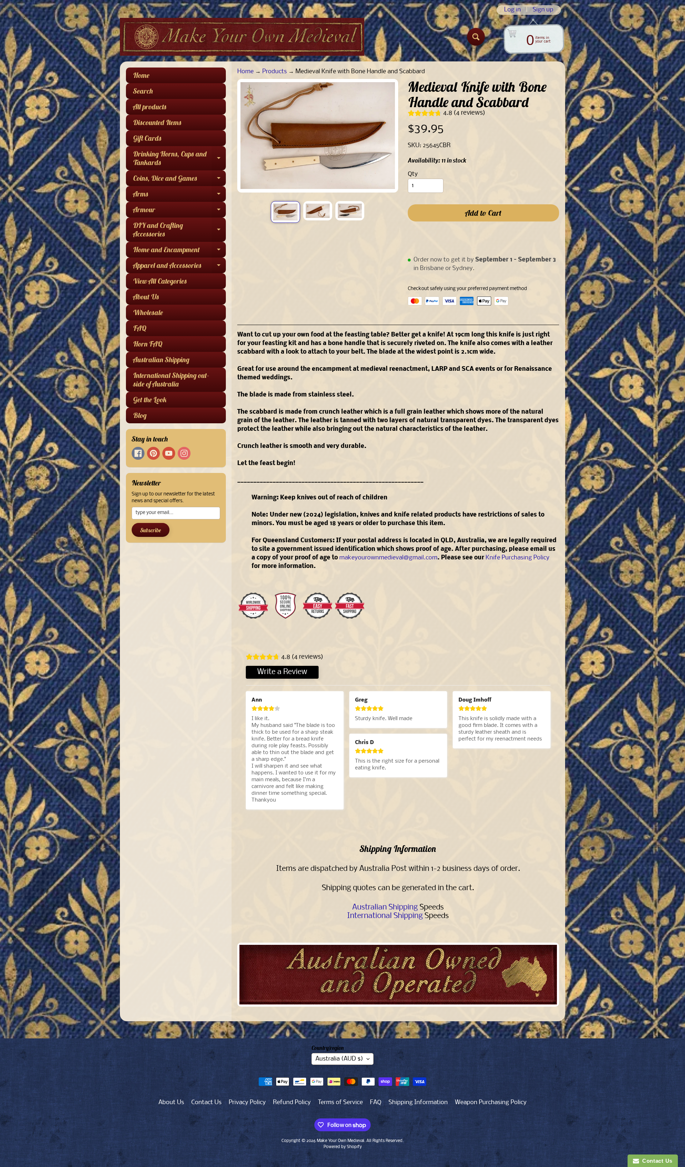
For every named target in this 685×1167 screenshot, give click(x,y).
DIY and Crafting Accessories (179, 230)
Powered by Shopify (343, 1147)
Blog (140, 415)
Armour (179, 211)
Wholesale (148, 312)
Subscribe (150, 530)
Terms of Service (340, 1102)
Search (143, 90)
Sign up (543, 10)
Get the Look (150, 399)
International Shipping (385, 916)
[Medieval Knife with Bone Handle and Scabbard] (285, 212)
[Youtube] (168, 453)
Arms (179, 195)
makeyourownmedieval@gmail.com (388, 557)
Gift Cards (147, 138)
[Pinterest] (153, 453)
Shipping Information (418, 1102)
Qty (413, 174)
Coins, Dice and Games (179, 180)
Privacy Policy (247, 1102)
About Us (146, 296)
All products (150, 106)
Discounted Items (157, 122)
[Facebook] (138, 453)
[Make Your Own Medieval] (242, 37)
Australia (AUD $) (339, 1059)
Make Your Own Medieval (340, 1141)
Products (274, 71)
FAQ (139, 328)
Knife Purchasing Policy (517, 557)
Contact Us (206, 1102)
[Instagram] (184, 453)
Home (141, 75)
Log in (512, 10)
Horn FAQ (147, 343)
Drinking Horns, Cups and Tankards (179, 158)
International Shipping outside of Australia (171, 379)
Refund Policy (292, 1102)
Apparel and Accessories (179, 267)
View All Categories (160, 280)
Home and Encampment (179, 251)
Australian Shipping (161, 359)
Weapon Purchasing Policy (491, 1102)
